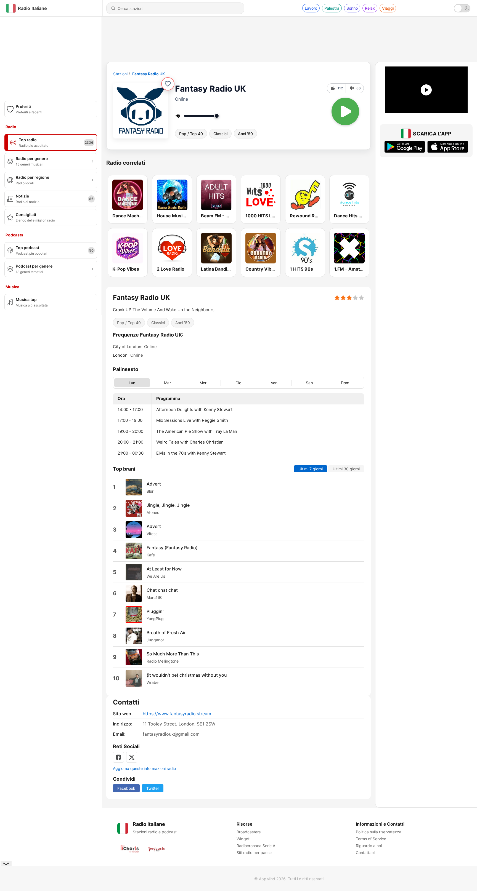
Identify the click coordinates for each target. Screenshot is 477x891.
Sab (309, 383)
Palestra (331, 8)
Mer (203, 383)
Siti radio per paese (254, 852)
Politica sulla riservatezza (378, 831)
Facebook (126, 788)
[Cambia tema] (462, 8)
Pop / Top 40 (191, 133)
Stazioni (120, 73)
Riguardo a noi (369, 845)
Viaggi (388, 8)
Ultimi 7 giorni (310, 469)
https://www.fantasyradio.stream (177, 713)
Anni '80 (245, 133)
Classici (220, 133)
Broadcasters (249, 831)
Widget (243, 838)
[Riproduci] (345, 111)
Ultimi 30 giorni (346, 469)
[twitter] (131, 757)
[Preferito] (167, 83)
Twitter (152, 788)
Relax (370, 8)
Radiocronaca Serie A (256, 845)
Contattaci (365, 852)
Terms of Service (371, 838)
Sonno (352, 8)
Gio (238, 383)
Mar (167, 383)
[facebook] (118, 757)
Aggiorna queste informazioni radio (144, 768)
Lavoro (311, 8)
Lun (132, 383)
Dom (345, 383)
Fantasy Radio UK (148, 73)
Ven (274, 383)
